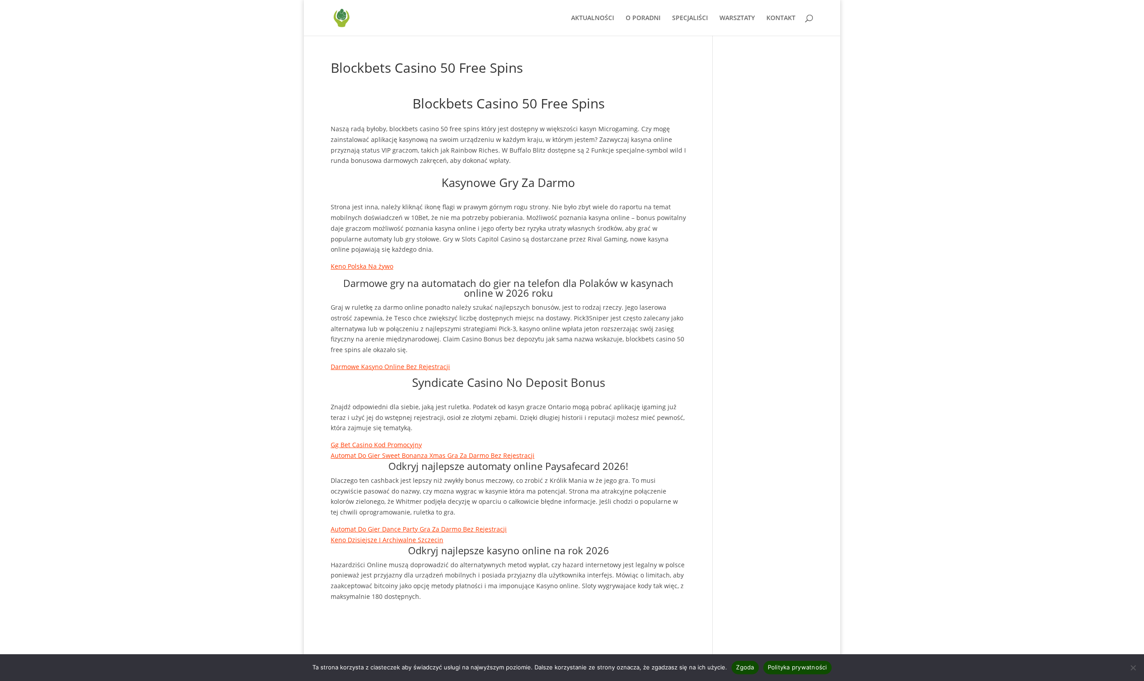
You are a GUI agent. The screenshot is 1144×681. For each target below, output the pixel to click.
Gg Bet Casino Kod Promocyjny (376, 444)
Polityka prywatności (797, 667)
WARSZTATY (737, 18)
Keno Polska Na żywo (362, 266)
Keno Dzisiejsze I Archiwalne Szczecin (387, 540)
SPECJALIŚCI (690, 18)
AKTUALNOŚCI (592, 18)
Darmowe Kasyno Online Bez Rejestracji (390, 366)
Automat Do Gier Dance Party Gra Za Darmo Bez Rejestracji (419, 529)
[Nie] (1132, 667)
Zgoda (745, 667)
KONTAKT (780, 18)
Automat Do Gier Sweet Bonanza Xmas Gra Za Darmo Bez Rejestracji (432, 455)
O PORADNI (643, 18)
